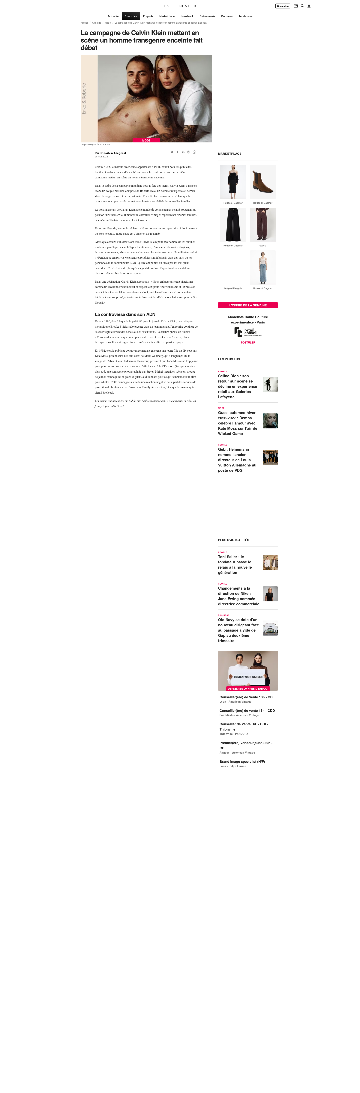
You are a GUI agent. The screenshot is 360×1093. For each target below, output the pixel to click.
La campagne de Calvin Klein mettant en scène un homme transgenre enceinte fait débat (161, 22)
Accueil (84, 22)
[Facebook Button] (177, 152)
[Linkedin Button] (183, 152)
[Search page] (302, 6)
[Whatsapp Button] (194, 152)
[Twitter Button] (172, 152)
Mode (108, 22)
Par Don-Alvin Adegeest (110, 153)
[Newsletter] (295, 6)
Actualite (96, 22)
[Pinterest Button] (189, 152)
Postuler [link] (248, 342)
